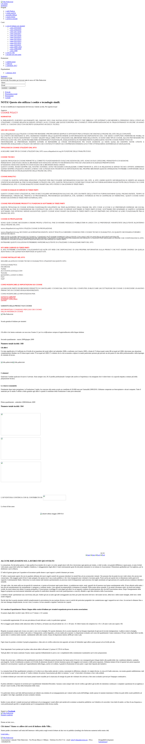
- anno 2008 (13, 51)
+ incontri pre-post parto (13, 54)
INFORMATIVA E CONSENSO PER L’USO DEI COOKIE (21, 309)
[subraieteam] (102, 742)
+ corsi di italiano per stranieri (15, 26)
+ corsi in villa (10, 53)
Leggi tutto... (5, 734)
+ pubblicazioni (10, 62)
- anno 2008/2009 (15, 49)
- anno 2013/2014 (15, 39)
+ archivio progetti (11, 19)
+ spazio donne (10, 17)
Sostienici (4, 5)
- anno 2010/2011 (15, 45)
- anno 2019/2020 (15, 28)
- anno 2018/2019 (15, 30)
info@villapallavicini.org (79, 740)
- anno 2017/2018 (15, 32)
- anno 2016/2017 (15, 33)
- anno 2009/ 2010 (15, 47)
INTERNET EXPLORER (9, 299)
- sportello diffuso (11, 15)
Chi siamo (4, 4)
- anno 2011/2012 (15, 43)
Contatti (7, 98)
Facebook (11, 711)
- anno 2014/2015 (15, 37)
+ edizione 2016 (10, 73)
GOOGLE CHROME (8, 297)
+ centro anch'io (10, 13)
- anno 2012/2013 (15, 41)
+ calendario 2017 (11, 65)
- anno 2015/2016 (15, 35)
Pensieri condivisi (7, 715)
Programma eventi (11, 94)
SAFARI (3, 300)
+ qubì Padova (10, 11)
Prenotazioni (9, 96)
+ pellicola (8, 64)
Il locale (7, 92)
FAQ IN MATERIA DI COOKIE (12, 311)
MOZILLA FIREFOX (8, 298)
